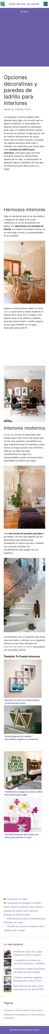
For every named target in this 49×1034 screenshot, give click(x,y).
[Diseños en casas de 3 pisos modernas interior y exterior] (7, 954)
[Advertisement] (24, 41)
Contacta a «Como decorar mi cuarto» (23, 1010)
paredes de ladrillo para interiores (21, 911)
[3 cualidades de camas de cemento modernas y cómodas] (7, 963)
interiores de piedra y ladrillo (18, 646)
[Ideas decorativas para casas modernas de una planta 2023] (7, 988)
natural (7, 311)
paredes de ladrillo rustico (17, 914)
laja (8, 434)
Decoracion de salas (17, 899)
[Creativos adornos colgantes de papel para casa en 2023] (7, 980)
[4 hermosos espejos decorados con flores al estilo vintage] (7, 971)
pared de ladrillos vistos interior (27, 907)
